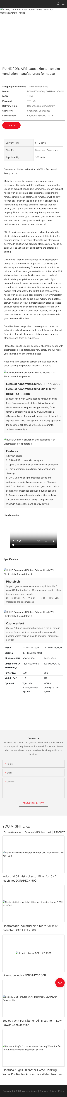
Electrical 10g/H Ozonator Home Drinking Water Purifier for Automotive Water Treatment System (33, 1072)
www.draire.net (30, 1091)
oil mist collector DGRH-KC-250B (24, 975)
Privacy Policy (57, 1091)
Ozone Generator (12, 832)
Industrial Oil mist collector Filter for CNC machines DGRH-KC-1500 (29, 878)
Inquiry (11, 125)
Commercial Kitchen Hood (38, 832)
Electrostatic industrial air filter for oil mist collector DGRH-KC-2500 (30, 928)
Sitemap (44, 1091)
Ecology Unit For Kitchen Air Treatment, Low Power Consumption (32, 1022)
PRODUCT (59, 832)
